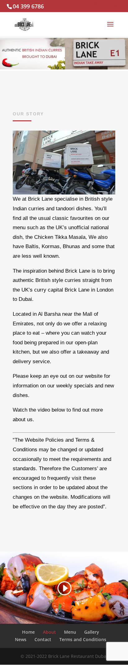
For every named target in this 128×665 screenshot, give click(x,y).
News (20, 639)
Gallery (91, 632)
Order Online (105, 4)
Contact (42, 639)
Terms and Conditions (82, 639)
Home (28, 632)
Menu (70, 632)
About (49, 632)
